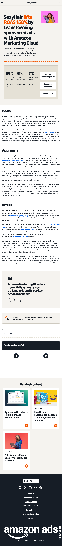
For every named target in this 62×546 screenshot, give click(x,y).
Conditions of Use (31, 497)
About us (31, 493)
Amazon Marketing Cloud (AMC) (13, 160)
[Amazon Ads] (30, 2)
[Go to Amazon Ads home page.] (31, 532)
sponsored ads (49, 132)
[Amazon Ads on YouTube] (35, 487)
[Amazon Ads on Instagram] (30, 487)
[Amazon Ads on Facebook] (40, 487)
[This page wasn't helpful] (16, 356)
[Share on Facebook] (60, 527)
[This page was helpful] (45, 356)
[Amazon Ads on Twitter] (25, 487)
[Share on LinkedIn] (60, 534)
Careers (31, 518)
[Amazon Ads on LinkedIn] (20, 487)
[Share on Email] (60, 538)
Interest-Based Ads (31, 506)
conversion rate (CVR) (27, 230)
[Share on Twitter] (60, 531)
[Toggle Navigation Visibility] (2, 2)
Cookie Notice (31, 510)
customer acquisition (20, 237)
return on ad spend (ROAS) (18, 216)
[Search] (59, 2)
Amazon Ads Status (31, 514)
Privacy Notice (31, 501)
